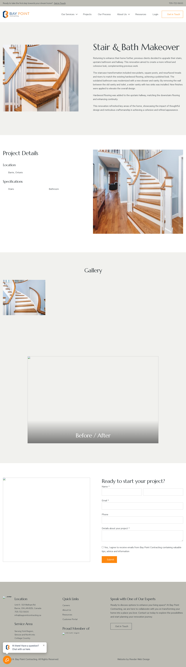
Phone (105, 514)
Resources (140, 14)
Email (105, 500)
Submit (110, 559)
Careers (66, 605)
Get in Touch (60, 3)
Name (105, 486)
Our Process (104, 14)
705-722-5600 (176, 3)
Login (155, 14)
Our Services (67, 14)
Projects (87, 14)
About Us (122, 14)
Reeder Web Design (139, 659)
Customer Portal (69, 619)
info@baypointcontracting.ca (28, 615)
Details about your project (115, 528)
